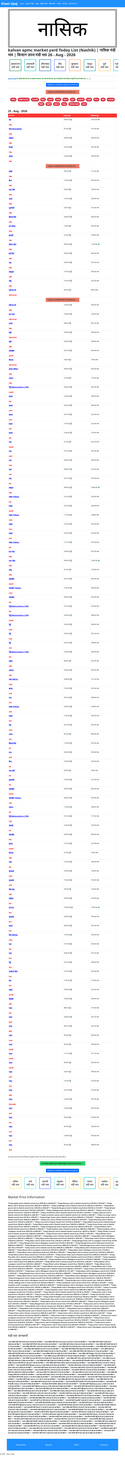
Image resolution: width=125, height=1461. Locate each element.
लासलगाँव (11, 356)
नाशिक (10, 125)
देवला (10, 401)
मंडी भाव (65, 4)
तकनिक (59, 4)
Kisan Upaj (12, 78)
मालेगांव (10, 410)
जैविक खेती (52, 4)
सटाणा (10, 429)
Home (22, 4)
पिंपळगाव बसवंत (12, 1104)
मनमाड (10, 420)
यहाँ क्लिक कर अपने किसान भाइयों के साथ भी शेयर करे (62, 85)
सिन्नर (10, 702)
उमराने (10, 1113)
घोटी (10, 748)
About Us (48, 1445)
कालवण (10, 1040)
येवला (10, 438)
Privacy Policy (21, 1445)
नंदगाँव (10, 693)
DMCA (76, 1445)
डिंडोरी (10, 1022)
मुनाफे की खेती (30, 4)
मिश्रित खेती (43, 4)
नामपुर (10, 1086)
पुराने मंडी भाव (73, 4)
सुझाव (37, 4)
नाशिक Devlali (13, 295)
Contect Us (104, 1445)
